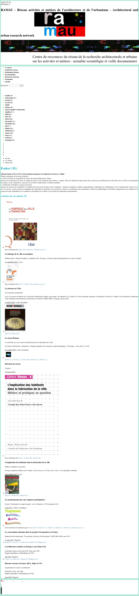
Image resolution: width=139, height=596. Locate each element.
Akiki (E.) (8, 114)
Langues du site (6, 2)
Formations (9, 79)
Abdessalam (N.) (10, 98)
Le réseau (8, 67)
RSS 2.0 (26, 581)
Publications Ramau (12, 72)
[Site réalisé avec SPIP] (2, 581)
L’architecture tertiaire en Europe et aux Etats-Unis (25, 546)
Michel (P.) (32, 542)
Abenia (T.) (9, 100)
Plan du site (18, 581)
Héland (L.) (59, 528)
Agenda (7, 81)
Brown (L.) (8, 359)
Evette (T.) (16, 542)
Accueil (7, 158)
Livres (21, 262)
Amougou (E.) (10, 140)
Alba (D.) (8, 116)
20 (6, 146)
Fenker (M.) (22, 249)
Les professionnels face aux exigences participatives (25, 499)
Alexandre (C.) (10, 121)
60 (6, 150)
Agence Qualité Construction (15, 109)
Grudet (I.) (29, 249)
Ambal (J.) (8, 137)
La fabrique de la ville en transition (19, 254)
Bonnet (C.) (9, 542)
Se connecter (9, 581)
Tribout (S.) (43, 359)
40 (6, 148)
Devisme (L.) (17, 359)
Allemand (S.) (9, 130)
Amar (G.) (8, 135)
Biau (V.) (21, 284)
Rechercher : (5, 85)
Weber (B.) (67, 528)
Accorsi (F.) (9, 102)
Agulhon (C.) (9, 112)
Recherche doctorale (12, 77)
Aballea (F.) (9, 95)
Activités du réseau (11, 70)
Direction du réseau (12, 363)
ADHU (7, 105)
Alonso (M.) (9, 133)
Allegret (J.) (9, 128)
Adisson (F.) (9, 107)
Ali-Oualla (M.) (10, 123)
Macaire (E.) (35, 359)
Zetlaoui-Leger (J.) (40, 249)
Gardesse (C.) (42, 528)
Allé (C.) (8, 126)
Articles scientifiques (20, 508)
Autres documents (22, 302)
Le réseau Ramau (12, 338)
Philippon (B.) (41, 542)
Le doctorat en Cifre (13, 288)
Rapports (18, 540)
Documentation (10, 74)
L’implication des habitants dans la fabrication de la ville (27, 462)
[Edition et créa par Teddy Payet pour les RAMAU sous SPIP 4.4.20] (1, 593)
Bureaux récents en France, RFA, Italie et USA (23, 563)
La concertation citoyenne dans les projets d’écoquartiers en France (31, 532)
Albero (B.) (9, 119)
